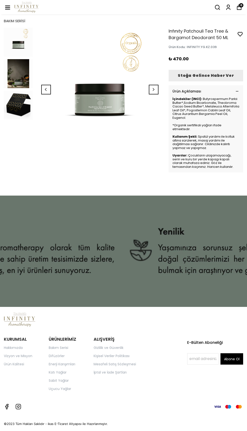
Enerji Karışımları (62, 364)
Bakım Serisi (58, 347)
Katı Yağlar (58, 372)
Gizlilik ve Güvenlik (109, 347)
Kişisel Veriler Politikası (112, 355)
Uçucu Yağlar (60, 388)
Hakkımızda (13, 347)
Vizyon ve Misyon (18, 355)
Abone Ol (232, 359)
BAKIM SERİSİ (14, 20)
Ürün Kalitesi (14, 364)
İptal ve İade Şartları (110, 372)
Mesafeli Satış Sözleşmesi (115, 364)
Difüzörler (57, 355)
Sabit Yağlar (59, 380)
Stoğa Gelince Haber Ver (206, 75)
